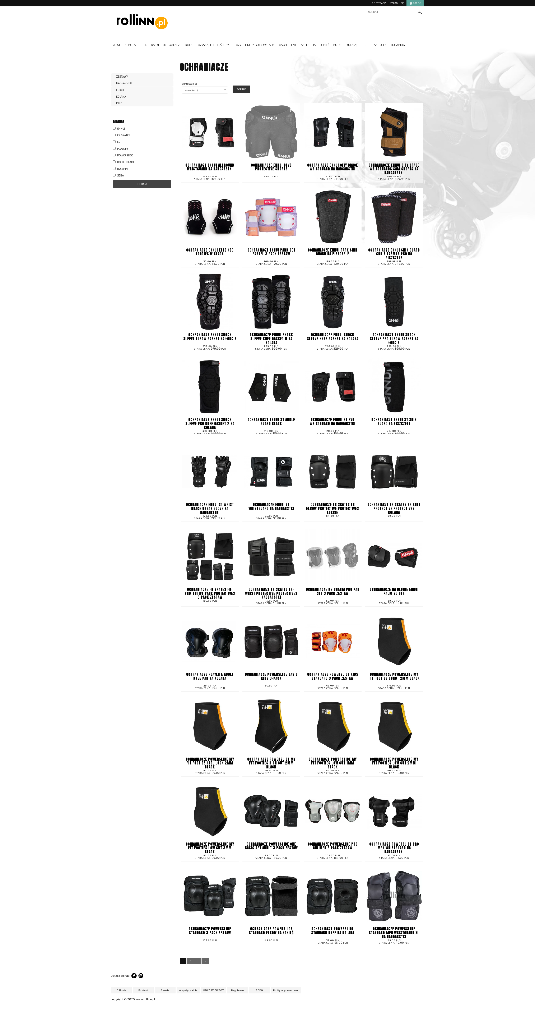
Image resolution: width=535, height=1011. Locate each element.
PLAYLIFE (122, 148)
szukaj (420, 12)
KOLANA (121, 96)
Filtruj (142, 184)
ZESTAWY (122, 76)
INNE (119, 103)
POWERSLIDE (125, 155)
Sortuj (241, 89)
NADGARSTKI (124, 83)
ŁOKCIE (120, 90)
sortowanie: (189, 83)
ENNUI (121, 128)
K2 (118, 142)
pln (417, 3)
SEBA (120, 175)
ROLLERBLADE (126, 162)
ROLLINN (122, 168)
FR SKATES (123, 135)
